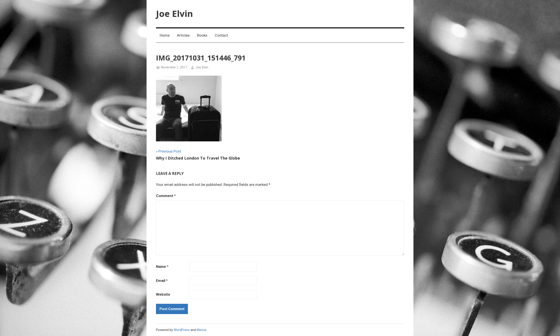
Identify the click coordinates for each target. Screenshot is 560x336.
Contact (221, 35)
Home (165, 35)
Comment (166, 196)
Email (162, 280)
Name (162, 266)
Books (202, 35)
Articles (183, 35)
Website (163, 294)
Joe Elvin (174, 13)
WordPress (182, 330)
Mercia (201, 330)
